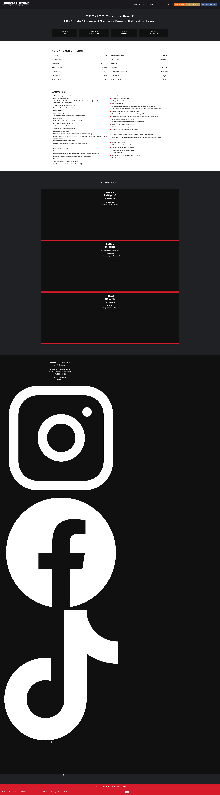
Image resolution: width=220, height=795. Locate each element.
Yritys (161, 4)
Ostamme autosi (108, 786)
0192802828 (110, 202)
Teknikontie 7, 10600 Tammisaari (60, 369)
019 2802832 (110, 305)
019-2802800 (53, 372)
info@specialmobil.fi (64, 372)
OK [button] (127, 792)
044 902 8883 (110, 254)
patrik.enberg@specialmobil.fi (110, 256)
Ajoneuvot (137, 4)
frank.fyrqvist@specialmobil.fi (110, 204)
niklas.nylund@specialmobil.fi (110, 308)
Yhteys (170, 4)
